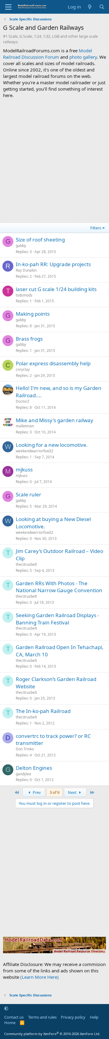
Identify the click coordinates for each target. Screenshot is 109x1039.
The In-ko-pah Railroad (43, 710)
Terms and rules (42, 1017)
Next (73, 792)
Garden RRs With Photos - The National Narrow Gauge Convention (59, 587)
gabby (21, 245)
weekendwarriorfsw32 (34, 450)
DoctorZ (22, 401)
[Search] (102, 6)
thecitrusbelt (26, 564)
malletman (25, 426)
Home (9, 1022)
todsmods (24, 295)
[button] (6, 1008)
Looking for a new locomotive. (52, 444)
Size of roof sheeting (40, 239)
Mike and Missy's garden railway (54, 420)
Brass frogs (29, 338)
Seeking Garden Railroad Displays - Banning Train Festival (57, 619)
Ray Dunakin (26, 270)
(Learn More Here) (39, 977)
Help (94, 1017)
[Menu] (8, 7)
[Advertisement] (54, 159)
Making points (33, 313)
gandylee (23, 774)
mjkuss (24, 469)
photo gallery (83, 57)
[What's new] (90, 6)
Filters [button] (95, 228)
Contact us (14, 1017)
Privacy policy (73, 1017)
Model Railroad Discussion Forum (47, 53)
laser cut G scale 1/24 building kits (56, 289)
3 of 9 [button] (54, 792)
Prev (36, 792)
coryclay (23, 369)
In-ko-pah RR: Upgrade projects (53, 264)
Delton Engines (34, 767)
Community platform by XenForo (52, 1033)
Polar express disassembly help (53, 363)
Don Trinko (25, 749)
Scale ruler (28, 494)
